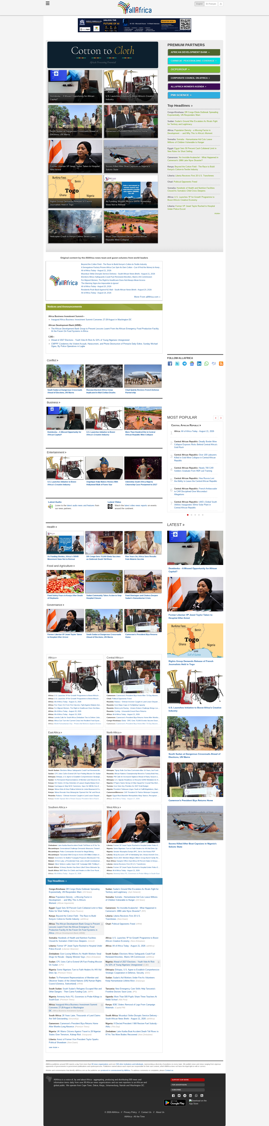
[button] (188, 514)
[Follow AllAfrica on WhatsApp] (206, 363)
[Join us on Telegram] (185, 1095)
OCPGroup (179, 69)
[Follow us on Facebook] (173, 1095)
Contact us (169, 1070)
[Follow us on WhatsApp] (196, 1095)
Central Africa (114, 657)
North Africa (113, 732)
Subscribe (176, 1090)
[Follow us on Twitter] (179, 1095)
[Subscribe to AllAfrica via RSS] (202, 1095)
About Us (160, 1112)
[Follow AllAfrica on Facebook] (170, 363)
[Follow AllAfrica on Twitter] (177, 363)
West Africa (113, 807)
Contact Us (146, 1112)
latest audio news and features (80, 505)
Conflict (51, 360)
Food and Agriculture (60, 565)
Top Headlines (179, 105)
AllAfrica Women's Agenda (187, 86)
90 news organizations (100, 1064)
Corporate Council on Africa (189, 78)
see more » (54, 1047)
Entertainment (55, 452)
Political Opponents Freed (182, 182)
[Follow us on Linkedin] (190, 1095)
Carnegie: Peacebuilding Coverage (192, 61)
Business (52, 402)
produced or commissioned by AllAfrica (115, 1070)
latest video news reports (136, 505)
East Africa (54, 732)
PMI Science (180, 95)
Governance (54, 604)
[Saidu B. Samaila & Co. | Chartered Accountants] (134, 25)
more (217, 213)
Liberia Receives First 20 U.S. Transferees (191, 175)
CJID (50, 337)
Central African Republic (185, 425)
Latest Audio (55, 502)
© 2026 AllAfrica (112, 1112)
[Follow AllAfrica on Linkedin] (199, 363)
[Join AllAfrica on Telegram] (184, 363)
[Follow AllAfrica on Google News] (192, 363)
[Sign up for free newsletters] (214, 363)
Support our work (180, 1080)
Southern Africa (56, 807)
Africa (51, 657)
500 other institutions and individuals (129, 1064)
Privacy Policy (130, 1112)
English (200, 4)
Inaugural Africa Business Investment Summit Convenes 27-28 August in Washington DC (91, 319)
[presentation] (215, 418)
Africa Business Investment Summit (65, 316)
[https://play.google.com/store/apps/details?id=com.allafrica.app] (175, 1103)
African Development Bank (189, 52)
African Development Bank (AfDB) (64, 325)
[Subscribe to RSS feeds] (221, 363)
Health (51, 526)
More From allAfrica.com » (147, 297)
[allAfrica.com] (63, 280)
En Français (211, 4)
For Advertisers (179, 1085)
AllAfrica (134, 7)
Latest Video (114, 502)
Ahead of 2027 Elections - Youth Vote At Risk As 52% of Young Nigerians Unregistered (90, 340)
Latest (174, 525)
